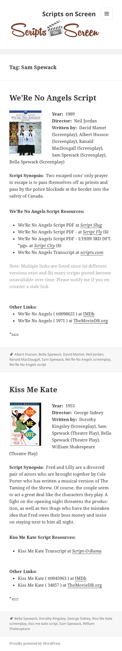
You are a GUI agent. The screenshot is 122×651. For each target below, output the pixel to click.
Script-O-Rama (87, 551)
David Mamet (73, 354)
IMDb (88, 314)
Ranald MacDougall (24, 359)
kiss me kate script (43, 623)
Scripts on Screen (69, 13)
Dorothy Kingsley (52, 618)
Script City (44, 245)
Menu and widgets (107, 19)
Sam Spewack (53, 359)
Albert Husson (25, 354)
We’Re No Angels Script (52, 98)
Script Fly (92, 232)
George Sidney (79, 618)
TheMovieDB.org (90, 320)
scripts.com (91, 252)
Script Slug (91, 225)
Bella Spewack (50, 354)
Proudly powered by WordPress (34, 643)
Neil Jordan (94, 354)
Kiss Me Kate (33, 389)
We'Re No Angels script (27, 364)
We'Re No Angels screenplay (87, 359)
